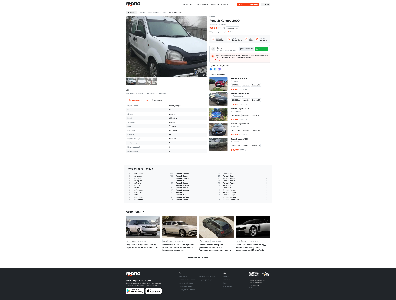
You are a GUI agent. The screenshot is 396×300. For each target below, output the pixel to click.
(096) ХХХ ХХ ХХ (246, 49)
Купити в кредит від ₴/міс (222, 32)
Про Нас (224, 4)
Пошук (225, 283)
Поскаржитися (220, 60)
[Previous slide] (129, 45)
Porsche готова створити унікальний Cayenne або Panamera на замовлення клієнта (215, 247)
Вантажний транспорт (187, 280)
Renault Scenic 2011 (239, 78)
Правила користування (256, 282)
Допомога (214, 4)
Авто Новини (131, 241)
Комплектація (157, 100)
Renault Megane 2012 (240, 93)
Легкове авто (184, 276)
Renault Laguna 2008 (240, 124)
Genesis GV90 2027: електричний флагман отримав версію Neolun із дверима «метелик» (178, 247)
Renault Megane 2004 (240, 109)
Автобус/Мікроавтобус (187, 290)
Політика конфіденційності (257, 280)
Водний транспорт (205, 280)
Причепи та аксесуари (207, 276)
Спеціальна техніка (186, 286)
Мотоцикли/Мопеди (186, 283)
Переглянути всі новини (198, 257)
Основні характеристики (138, 100)
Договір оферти (254, 285)
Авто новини (202, 4)
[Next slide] (204, 45)
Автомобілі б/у (188, 4)
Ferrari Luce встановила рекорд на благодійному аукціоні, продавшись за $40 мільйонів (251, 247)
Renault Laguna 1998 (239, 139)
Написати (263, 49)
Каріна (219, 48)
